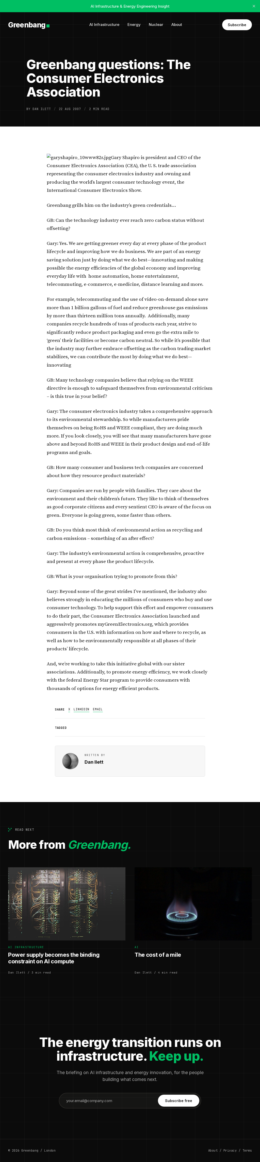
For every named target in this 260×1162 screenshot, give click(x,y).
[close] (254, 6)
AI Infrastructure (104, 24)
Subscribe (237, 25)
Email (98, 709)
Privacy (230, 1151)
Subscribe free (178, 1100)
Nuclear (156, 24)
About (176, 24)
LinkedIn (81, 709)
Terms (247, 1151)
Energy (134, 24)
